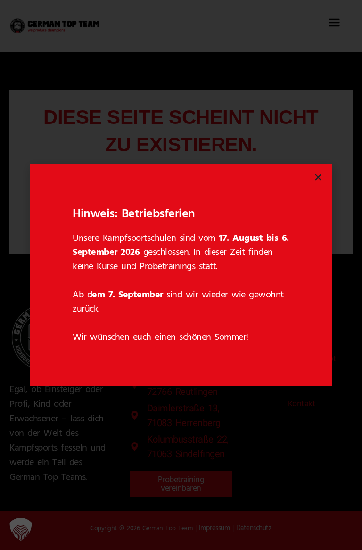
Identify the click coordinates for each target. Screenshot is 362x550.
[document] (181, 275)
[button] (20, 529)
